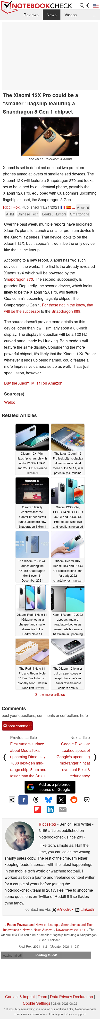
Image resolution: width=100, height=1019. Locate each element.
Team (42, 996)
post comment (19, 726)
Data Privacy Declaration (71, 996)
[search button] (82, 5)
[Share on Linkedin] (50, 809)
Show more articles (50, 694)
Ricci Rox (11, 207)
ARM (10, 213)
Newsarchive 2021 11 (70, 929)
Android (83, 207)
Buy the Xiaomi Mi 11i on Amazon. (33, 383)
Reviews (31, 14)
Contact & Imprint (20, 996)
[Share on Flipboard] (37, 809)
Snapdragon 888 (65, 311)
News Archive (43, 929)
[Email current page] (62, 809)
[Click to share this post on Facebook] (23, 800)
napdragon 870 (20, 279)
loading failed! (12, 955)
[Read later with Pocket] (86, 799)
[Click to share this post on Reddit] (74, 799)
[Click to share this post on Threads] (36, 800)
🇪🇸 (68, 207)
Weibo (9, 402)
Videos (71, 14)
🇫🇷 (62, 207)
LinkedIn (87, 909)
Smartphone (79, 213)
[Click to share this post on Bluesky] (48, 800)
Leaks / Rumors (54, 213)
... (94, 14)
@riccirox (65, 909)
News (52, 14)
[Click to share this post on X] (61, 799)
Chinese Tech (28, 213)
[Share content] (12, 800)
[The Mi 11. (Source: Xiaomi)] (50, 136)
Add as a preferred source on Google (55, 786)
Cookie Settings (36, 1003)
